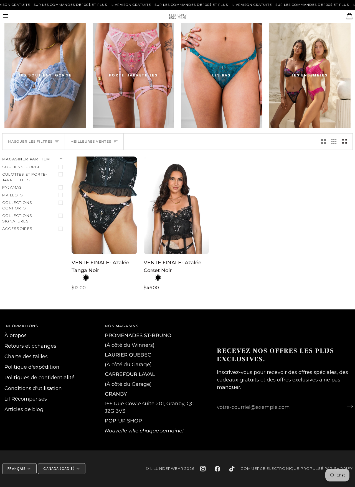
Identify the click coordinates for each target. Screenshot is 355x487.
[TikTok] (231, 469)
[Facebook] (217, 469)
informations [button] (21, 326)
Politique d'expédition (31, 367)
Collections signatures (17, 218)
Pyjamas (12, 187)
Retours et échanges (30, 346)
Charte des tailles (26, 356)
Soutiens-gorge (21, 167)
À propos (15, 335)
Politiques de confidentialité (39, 377)
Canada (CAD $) (59, 468)
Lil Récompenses (25, 399)
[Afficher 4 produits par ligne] (346, 142)
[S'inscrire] (348, 406)
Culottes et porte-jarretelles (24, 177)
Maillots (12, 195)
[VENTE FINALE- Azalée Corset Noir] (176, 205)
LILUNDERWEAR (166, 468)
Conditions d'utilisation (33, 388)
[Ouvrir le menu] (10, 16)
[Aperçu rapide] (127, 247)
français (16, 468)
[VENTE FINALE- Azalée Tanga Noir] (104, 205)
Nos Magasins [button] (121, 326)
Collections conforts (17, 205)
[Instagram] (203, 469)
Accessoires (17, 228)
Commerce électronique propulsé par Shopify (296, 468)
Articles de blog (24, 409)
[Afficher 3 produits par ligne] (334, 142)
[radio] (86, 278)
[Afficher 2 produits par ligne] (323, 142)
